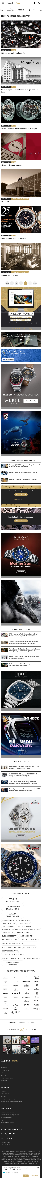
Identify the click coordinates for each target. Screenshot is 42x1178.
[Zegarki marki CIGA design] (26, 982)
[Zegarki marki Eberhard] (26, 985)
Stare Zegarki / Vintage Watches (10, 1114)
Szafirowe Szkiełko (7, 1117)
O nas (3, 1065)
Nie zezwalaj (34, 1175)
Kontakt (4, 1080)
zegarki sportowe (25, 920)
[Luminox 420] (21, 433)
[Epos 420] (21, 691)
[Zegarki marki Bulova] (16, 982)
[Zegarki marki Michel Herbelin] (16, 997)
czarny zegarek (29, 947)
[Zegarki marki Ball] (5, 982)
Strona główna (12, 1022)
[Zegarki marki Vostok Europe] (5, 1013)
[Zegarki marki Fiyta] (36, 10)
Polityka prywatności (7, 1078)
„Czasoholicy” (6, 1120)
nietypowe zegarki (9, 940)
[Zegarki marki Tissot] (26, 1009)
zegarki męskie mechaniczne (12, 907)
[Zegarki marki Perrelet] (5, 1005)
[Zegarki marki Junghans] (26, 993)
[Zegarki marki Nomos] (37, 997)
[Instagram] (14, 1134)
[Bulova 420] (21, 555)
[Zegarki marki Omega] (5, 1001)
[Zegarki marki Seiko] (5, 1009)
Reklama (4, 1067)
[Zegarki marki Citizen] (5, 985)
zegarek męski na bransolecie (12, 963)
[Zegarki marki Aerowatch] (5, 978)
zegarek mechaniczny (12, 900)
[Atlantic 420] (21, 819)
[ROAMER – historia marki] (21, 186)
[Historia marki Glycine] (21, 259)
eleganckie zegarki (9, 936)
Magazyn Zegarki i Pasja (8, 1099)
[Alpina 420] (21, 603)
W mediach (5, 1075)
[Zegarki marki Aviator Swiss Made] (37, 978)
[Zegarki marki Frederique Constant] (37, 989)
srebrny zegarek (26, 936)
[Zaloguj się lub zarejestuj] (35, 3)
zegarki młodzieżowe (30, 958)
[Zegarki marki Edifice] (37, 985)
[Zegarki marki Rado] (26, 1005)
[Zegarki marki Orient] (16, 1001)
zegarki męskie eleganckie (12, 943)
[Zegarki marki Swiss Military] (16, 1009)
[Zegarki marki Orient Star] (26, 1001)
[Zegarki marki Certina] (37, 982)
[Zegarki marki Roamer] (37, 1005)
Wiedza (4, 1096)
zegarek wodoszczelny (28, 940)
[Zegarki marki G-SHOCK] (5, 993)
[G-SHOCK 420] (21, 735)
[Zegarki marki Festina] (16, 989)
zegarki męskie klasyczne (12, 955)
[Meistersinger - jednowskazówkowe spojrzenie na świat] (21, 75)
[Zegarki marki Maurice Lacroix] (5, 997)
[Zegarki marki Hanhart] (16, 993)
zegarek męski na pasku (11, 947)
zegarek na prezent (23, 924)
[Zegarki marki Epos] (5, 989)
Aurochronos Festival (8, 1112)
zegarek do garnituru (10, 958)
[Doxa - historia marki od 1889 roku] (21, 223)
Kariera (4, 1073)
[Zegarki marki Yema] (16, 1013)
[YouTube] (10, 1134)
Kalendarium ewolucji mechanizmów (12, 1101)
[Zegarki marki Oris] (37, 1001)
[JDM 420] (21, 866)
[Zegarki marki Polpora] (16, 1005)
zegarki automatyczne (9, 920)
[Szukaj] (39, 3)
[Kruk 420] (21, 386)
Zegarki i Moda (6, 1145)
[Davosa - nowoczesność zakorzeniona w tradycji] (21, 113)
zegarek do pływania (10, 951)
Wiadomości (5, 1093)
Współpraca (5, 1070)
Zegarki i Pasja (6, 1142)
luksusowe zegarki (22, 932)
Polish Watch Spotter (8, 1122)
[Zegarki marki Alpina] (16, 978)
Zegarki (4, 1091)
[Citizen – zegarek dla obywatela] (21, 37)
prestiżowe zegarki (8, 924)
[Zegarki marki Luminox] (37, 993)
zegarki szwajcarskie (12, 915)
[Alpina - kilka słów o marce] (21, 149)
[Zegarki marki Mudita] (14, 10)
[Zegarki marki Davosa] (25, 10)
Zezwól (26, 1175)
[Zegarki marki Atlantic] (26, 978)
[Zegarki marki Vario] (37, 1009)
